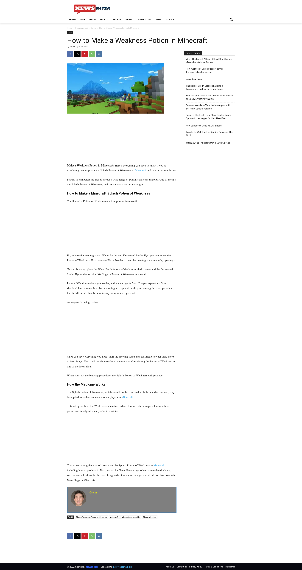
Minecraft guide (149, 517)
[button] (231, 19)
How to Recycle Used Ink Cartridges (204, 125)
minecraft (114, 517)
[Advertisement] (121, 140)
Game (93, 28)
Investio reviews (194, 79)
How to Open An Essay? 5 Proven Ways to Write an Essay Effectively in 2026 (209, 97)
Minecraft (140, 170)
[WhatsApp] (92, 54)
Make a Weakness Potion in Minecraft (91, 517)
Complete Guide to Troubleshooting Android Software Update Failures (208, 107)
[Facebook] (70, 54)
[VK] (99, 54)
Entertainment (81, 28)
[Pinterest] (84, 54)
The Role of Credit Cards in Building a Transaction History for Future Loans (204, 87)
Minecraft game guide (131, 517)
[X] (77, 54)
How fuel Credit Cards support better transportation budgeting (204, 70)
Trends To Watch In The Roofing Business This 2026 (209, 134)
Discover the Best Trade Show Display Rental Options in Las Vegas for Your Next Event (208, 117)
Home (69, 28)
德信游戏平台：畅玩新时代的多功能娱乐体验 (208, 142)
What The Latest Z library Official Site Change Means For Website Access (209, 61)
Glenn (72, 47)
